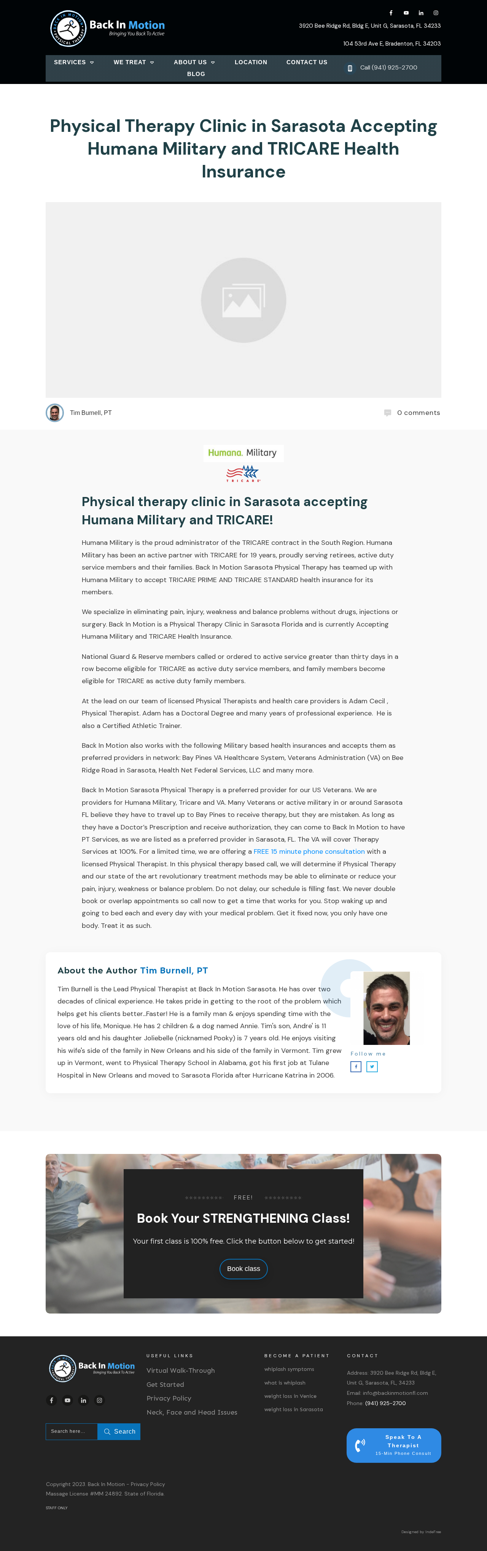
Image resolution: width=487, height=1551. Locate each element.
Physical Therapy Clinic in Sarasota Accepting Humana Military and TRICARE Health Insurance (244, 148)
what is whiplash (285, 1383)
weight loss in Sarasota (293, 1409)
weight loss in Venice (290, 1396)
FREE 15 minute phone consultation (309, 851)
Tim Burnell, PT (174, 970)
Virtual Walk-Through (180, 1370)
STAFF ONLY (56, 1507)
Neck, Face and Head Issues (191, 1412)
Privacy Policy (168, 1398)
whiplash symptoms (289, 1369)
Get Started (165, 1384)
